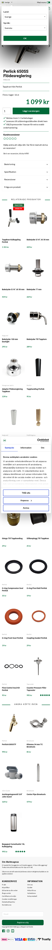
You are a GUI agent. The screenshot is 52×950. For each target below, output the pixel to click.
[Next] (49, 46)
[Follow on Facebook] (3, 931)
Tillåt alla (26, 493)
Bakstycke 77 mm (34, 289)
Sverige (8, 2)
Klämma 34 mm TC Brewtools (35, 745)
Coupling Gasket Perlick (37, 638)
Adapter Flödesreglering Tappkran (12, 390)
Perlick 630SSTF (9, 744)
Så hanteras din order (10, 890)
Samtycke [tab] (9, 448)
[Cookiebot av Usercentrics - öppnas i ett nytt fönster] (37, 440)
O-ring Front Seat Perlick (12, 638)
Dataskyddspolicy (8, 902)
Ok (25, 38)
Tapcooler (30, 684)
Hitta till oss (31, 890)
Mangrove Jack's (8, 385)
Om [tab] (42, 448)
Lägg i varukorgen (31, 111)
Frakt (4, 885)
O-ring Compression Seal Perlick (12, 589)
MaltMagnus (31, 435)
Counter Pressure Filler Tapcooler (36, 689)
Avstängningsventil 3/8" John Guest (12, 795)
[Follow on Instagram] (8, 931)
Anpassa (24, 500)
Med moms (41, 2)
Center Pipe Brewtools (36, 794)
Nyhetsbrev (31, 893)
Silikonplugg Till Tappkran (38, 538)
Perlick (6, 80)
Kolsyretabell (32, 896)
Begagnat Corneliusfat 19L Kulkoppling (13, 845)
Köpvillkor (6, 887)
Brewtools (30, 741)
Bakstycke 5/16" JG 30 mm (38, 240)
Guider (30, 887)
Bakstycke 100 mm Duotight (10, 340)
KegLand (5, 336)
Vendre (31, 927)
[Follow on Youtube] (12, 931)
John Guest (6, 791)
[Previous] (3, 46)
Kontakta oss (6, 905)
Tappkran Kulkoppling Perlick (11, 241)
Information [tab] (26, 448)
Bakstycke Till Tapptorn (37, 339)
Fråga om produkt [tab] (12, 187)
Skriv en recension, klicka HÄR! (16, 153)
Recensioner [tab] (10, 179)
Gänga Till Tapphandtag (12, 538)
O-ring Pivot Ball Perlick (37, 588)
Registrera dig (23, 922)
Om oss (30, 885)
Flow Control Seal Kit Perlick (11, 689)
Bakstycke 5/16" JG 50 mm (13, 289)
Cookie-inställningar (9, 899)
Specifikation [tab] (10, 171)
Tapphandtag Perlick (35, 389)
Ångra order (6, 893)
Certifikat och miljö (9, 896)
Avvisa (26, 508)
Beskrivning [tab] (9, 164)
